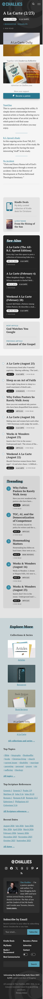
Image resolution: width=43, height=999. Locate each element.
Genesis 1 (7, 790)
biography (16, 755)
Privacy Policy (21, 992)
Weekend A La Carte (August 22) (19, 455)
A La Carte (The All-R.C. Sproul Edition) (19, 248)
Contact (26, 950)
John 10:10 (29, 794)
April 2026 (17, 829)
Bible (7, 755)
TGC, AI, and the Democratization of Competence (23, 517)
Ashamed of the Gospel (20, 344)
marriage (35, 762)
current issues (11, 762)
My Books (7, 945)
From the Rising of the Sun (25, 225)
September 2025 (24, 840)
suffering (9, 770)
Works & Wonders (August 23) (17, 435)
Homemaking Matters (21, 542)
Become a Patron (30, 941)
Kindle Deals (23, 206)
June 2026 (29, 825)
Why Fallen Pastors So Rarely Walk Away (20, 398)
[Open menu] (39, 4)
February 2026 (9, 833)
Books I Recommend (8, 951)
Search (34, 964)
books (7, 759)
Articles (21, 660)
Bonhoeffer (10, 24)
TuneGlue (7, 105)
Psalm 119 (27, 790)
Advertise (27, 945)
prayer (29, 766)
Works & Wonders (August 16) (24, 565)
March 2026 (28, 829)
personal (20, 766)
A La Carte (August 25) (20, 363)
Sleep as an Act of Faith (21, 380)
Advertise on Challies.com (21, 85)
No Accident (8, 161)
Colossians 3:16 (10, 805)
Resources (21, 684)
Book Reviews (21, 709)
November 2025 (25, 836)
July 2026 (20, 825)
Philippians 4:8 (21, 801)
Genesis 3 (17, 790)
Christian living (19, 759)
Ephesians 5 (8, 801)
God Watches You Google (17, 330)
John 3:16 (19, 794)
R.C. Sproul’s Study (11, 138)
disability (23, 24)
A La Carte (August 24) (20, 417)
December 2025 (10, 836)
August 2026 (8, 825)
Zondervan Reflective (27, 61)
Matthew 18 (8, 794)
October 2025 (9, 840)
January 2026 (23, 833)
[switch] (25, 954)
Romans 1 (7, 798)
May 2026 (7, 829)
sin (35, 766)
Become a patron (23, 96)
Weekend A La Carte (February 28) (19, 298)
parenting (9, 766)
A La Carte (24, 19)
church (32, 759)
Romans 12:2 (31, 798)
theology (19, 770)
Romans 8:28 (19, 798)
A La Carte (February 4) (21, 273)
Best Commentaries (11, 957)
